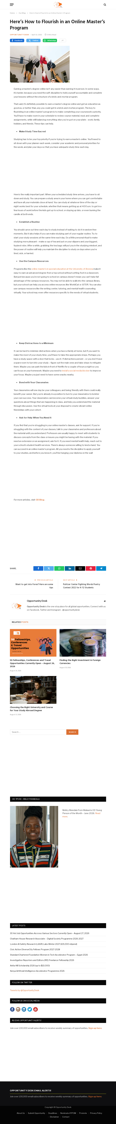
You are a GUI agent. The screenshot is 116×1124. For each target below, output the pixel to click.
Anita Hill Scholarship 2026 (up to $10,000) (30, 965)
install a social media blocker (76, 370)
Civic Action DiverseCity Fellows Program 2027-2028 (35, 949)
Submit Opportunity (36, 1113)
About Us (21, 1113)
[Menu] (12, 4)
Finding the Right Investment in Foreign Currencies (80, 662)
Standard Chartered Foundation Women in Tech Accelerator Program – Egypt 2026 (49, 955)
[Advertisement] (58, 172)
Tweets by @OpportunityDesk (24, 990)
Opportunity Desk (19, 35)
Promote (83, 1113)
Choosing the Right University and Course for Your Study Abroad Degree (31, 709)
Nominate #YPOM (68, 1113)
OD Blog (40, 500)
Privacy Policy (96, 1113)
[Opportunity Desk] (58, 4)
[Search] (104, 4)
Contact (65, 1117)
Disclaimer (54, 1117)
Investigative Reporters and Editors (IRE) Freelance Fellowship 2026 (42, 960)
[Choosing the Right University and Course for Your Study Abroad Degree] (33, 690)
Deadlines (52, 1113)
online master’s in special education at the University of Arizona (62, 269)
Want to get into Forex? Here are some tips (34, 586)
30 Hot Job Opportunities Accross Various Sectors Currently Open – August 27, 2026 (49, 933)
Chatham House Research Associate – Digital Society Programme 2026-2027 (46, 938)
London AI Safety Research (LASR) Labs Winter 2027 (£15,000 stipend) (43, 944)
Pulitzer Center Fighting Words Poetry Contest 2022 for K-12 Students (81, 586)
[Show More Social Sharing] (62, 40)
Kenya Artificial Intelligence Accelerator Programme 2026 (37, 971)
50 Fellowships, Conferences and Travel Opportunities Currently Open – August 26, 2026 (32, 663)
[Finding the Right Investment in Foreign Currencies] (83, 643)
